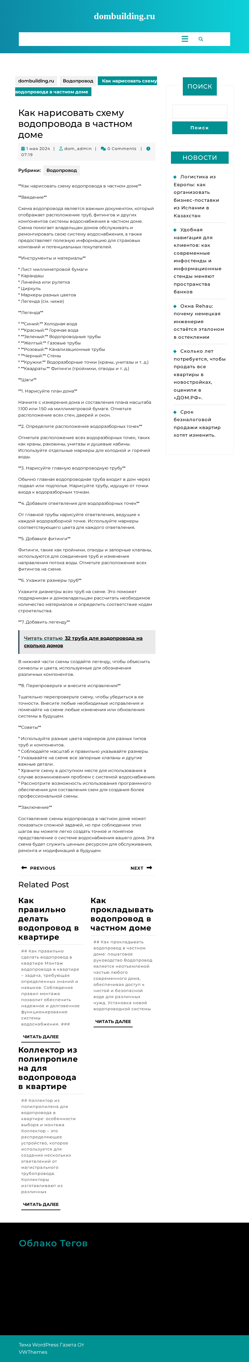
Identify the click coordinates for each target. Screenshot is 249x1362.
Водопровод (78, 81)
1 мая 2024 (38, 148)
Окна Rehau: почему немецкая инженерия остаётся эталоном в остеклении (199, 321)
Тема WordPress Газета (47, 1345)
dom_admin (78, 148)
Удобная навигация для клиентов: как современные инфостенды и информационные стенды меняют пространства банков (198, 261)
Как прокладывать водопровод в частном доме (122, 914)
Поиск (199, 86)
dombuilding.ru (124, 16)
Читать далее (41, 1038)
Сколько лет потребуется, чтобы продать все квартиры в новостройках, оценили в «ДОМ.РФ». (200, 374)
